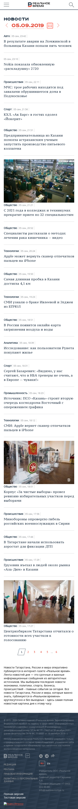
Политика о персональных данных (21, 780)
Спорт (8, 109)
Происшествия (13, 81)
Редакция (10, 764)
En (48, 763)
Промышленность (15, 393)
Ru (42, 763)
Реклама (9, 769)
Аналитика (11, 342)
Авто (7, 36)
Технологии (11, 250)
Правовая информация (18, 774)
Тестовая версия (15, 797)
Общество (10, 130)
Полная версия (13, 794)
